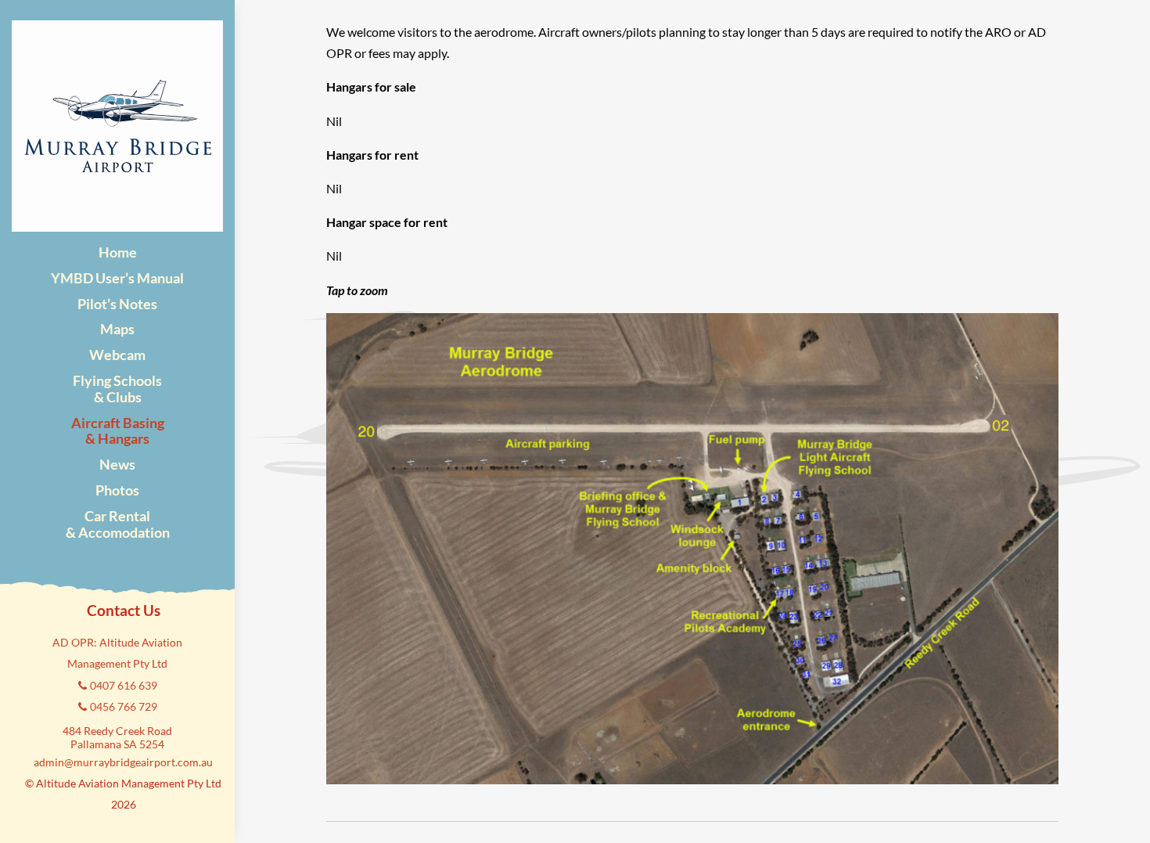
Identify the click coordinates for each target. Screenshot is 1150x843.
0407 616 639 (123, 685)
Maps (117, 328)
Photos (117, 490)
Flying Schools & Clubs (117, 388)
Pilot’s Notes (117, 303)
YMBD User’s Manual (117, 277)
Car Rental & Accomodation (118, 524)
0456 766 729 (123, 706)
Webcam (117, 354)
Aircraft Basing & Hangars (117, 431)
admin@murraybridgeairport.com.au (123, 762)
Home (118, 252)
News (117, 464)
